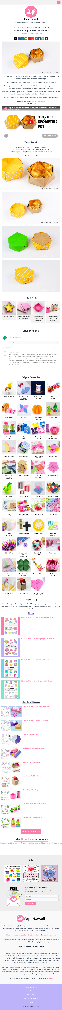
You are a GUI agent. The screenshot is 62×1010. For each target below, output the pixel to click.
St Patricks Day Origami (23, 574)
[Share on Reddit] (32, 38)
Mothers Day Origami (38, 437)
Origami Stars (53, 514)
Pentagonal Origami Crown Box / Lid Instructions (53, 318)
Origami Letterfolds (9, 515)
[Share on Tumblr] (39, 38)
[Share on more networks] (46, 38)
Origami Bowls (21, 27)
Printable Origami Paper (9, 574)
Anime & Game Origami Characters (23, 398)
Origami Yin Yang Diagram (30, 734)
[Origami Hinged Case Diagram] (11, 767)
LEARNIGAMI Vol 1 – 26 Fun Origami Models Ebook (36, 681)
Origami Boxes (53, 456)
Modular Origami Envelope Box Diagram (34, 748)
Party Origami (53, 553)
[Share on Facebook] (19, 38)
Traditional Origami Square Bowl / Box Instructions (38, 318)
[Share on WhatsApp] (42, 38)
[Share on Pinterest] (29, 38)
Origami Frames (23, 496)
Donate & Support (31, 991)
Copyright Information (38, 101)
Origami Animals (9, 456)
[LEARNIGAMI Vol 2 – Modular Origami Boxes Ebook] (10, 668)
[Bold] (10, 342)
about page (50, 978)
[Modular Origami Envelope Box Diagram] (11, 753)
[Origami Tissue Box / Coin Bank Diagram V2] (11, 711)
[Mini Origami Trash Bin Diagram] (11, 781)
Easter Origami (9, 417)
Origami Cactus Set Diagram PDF (32, 817)
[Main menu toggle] (58, 2)
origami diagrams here (48, 935)
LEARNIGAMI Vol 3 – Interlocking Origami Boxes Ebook (37, 639)
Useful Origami (23, 593)
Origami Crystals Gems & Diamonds (9, 477)
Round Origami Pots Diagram (31, 790)
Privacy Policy (31, 994)
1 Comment (23, 33)
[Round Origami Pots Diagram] (11, 794)
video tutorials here (33, 935)
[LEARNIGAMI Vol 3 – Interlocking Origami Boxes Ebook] (10, 647)
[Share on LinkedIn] (22, 38)
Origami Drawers (24, 475)
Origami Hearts (38, 496)
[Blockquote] (16, 342)
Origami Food (9, 496)
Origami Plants (38, 514)
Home (14, 27)
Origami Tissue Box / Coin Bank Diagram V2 (36, 706)
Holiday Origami (53, 417)
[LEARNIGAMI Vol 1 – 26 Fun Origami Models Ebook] (10, 689)
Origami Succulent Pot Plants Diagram (34, 804)
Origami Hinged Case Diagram (32, 762)
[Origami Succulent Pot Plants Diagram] (11, 808)
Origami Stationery (9, 534)
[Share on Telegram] (36, 38)
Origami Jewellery (53, 496)
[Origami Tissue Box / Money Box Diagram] (11, 725)
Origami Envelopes (38, 476)
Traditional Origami (53, 574)
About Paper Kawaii (31, 987)
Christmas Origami (53, 397)
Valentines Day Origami (38, 594)
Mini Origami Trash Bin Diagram (32, 776)
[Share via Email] (25, 38)
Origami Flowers (53, 475)
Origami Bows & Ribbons (38, 457)
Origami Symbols (24, 533)
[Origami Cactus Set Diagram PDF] (11, 822)
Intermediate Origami (9, 437)
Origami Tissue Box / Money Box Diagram (35, 720)
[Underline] (14, 342)
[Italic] (12, 342)
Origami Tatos (38, 533)
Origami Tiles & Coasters (53, 534)
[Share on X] (15, 38)
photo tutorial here (21, 935)
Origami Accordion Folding (53, 437)
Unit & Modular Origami (9, 594)
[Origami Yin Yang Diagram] (11, 739)
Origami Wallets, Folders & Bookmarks (23, 554)
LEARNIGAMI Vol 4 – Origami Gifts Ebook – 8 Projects (37, 617)
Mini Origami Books (23, 437)
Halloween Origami (38, 418)
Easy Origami (24, 417)
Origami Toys (9, 553)
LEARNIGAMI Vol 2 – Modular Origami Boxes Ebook (36, 660)
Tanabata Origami (38, 574)
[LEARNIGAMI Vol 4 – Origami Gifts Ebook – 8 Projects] (10, 626)
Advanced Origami (8, 396)
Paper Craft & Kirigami (38, 553)
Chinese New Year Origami (38, 397)
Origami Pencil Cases (23, 515)
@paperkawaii (28, 838)
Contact (31, 1002)
